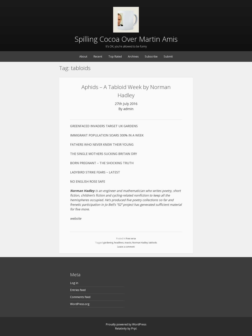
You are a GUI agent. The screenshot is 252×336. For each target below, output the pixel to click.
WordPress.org (79, 304)
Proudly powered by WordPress (126, 324)
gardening (108, 242)
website (75, 218)
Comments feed (80, 297)
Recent (97, 56)
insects (128, 242)
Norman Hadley (140, 242)
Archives (133, 56)
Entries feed (78, 290)
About (83, 56)
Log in (74, 283)
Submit (168, 56)
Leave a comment (126, 246)
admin (128, 108)
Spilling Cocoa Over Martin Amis (126, 39)
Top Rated (115, 56)
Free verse (131, 238)
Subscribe (151, 56)
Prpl (133, 328)
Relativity (121, 328)
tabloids (153, 242)
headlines (119, 242)
